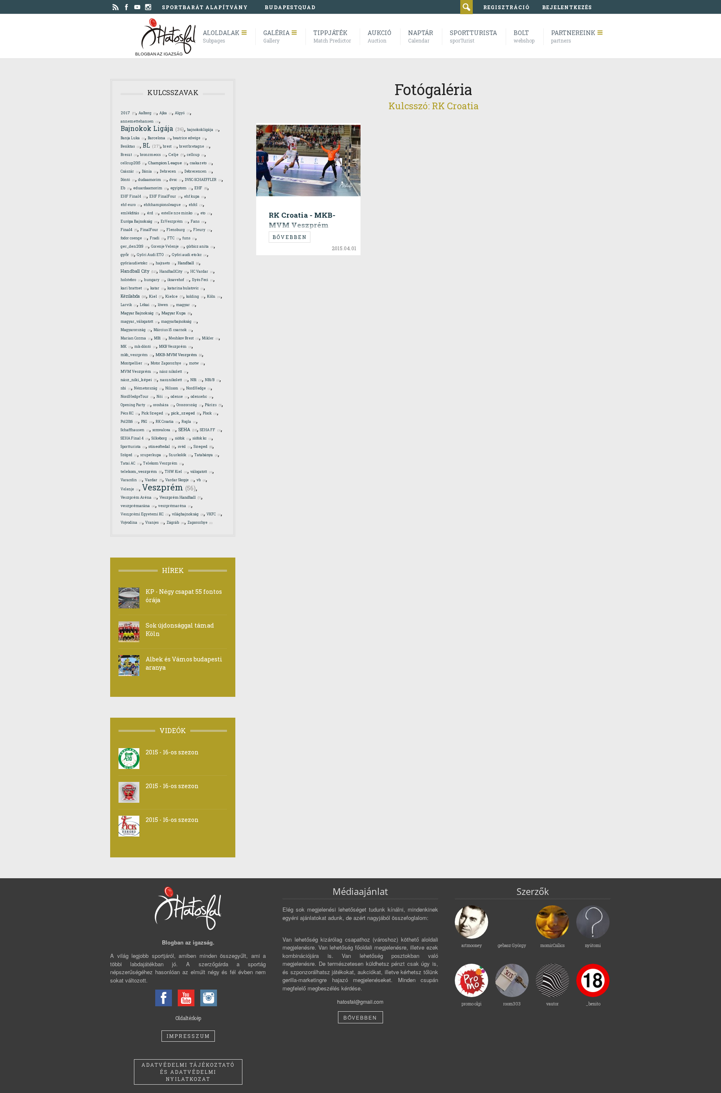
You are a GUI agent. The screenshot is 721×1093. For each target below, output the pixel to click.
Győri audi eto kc (189, 254)
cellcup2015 (133, 163)
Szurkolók (180, 454)
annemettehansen (140, 121)
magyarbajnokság (179, 321)
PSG (147, 421)
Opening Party (135, 404)
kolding (195, 296)
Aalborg (147, 113)
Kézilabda (133, 296)
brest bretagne (194, 146)
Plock (210, 413)
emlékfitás (132, 213)
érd (152, 213)
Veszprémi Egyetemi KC (145, 514)
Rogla (189, 421)
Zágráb (175, 522)
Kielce (174, 296)
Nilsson (174, 388)
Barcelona (159, 138)
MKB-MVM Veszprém (179, 354)
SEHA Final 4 (135, 438)
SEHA (187, 429)
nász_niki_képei (139, 379)
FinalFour (152, 229)
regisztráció (506, 7)
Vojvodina (131, 522)
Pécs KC (130, 413)
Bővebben (289, 237)
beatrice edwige (189, 138)
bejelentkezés (567, 7)
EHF (200, 188)
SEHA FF (210, 429)
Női (162, 396)
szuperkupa (153, 454)
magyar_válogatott (139, 321)
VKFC (214, 514)
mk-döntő (145, 346)
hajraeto (165, 263)
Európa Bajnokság (139, 221)
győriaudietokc (137, 263)
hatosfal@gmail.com (360, 1001)
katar (157, 288)
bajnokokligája (202, 129)
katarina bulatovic (185, 288)
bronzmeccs (153, 154)
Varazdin (131, 479)
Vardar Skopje (179, 479)
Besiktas (130, 146)
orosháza (163, 404)
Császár (130, 171)
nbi (126, 388)
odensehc (201, 396)
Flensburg (178, 229)
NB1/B (212, 379)
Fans (198, 221)
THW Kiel (176, 471)
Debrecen (171, 171)
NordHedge (198, 388)
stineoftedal (162, 446)
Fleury (202, 229)
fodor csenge (134, 238)
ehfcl (196, 204)
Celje (176, 154)
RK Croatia (167, 421)
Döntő (128, 179)
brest (169, 146)
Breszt (129, 154)
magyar (185, 304)
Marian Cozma (136, 338)
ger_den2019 (134, 246)
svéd (184, 446)
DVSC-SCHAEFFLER (203, 179)
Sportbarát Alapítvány (205, 7)
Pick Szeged (154, 413)
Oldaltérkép (188, 1018)
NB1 (196, 379)
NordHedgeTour (137, 396)
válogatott (201, 471)
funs (188, 238)
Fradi (157, 238)
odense (179, 396)
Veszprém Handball (180, 497)
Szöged (129, 454)
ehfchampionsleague (165, 204)
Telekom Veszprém (162, 463)
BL (151, 145)
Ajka (165, 113)
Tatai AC (130, 463)
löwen (165, 304)
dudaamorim (152, 179)
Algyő (182, 113)
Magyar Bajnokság (140, 312)
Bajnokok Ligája (152, 128)
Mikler (210, 338)
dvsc (175, 179)
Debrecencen (198, 171)
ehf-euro (131, 204)
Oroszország (189, 404)
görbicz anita (200, 246)
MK (126, 346)
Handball (188, 263)
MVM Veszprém (138, 371)
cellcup (195, 154)
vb (201, 479)
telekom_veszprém (141, 471)
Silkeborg (161, 438)
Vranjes (154, 522)
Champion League (167, 163)
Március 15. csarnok (173, 329)
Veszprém (169, 487)
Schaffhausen (135, 429)
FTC (173, 238)
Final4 (129, 229)
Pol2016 (129, 421)
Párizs (213, 404)
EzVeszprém (174, 221)
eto (205, 213)
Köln (214, 296)
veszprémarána (138, 505)
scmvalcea (163, 429)
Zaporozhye (199, 522)
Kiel (155, 296)
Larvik (129, 304)
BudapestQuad (290, 7)
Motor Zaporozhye (168, 363)
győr (127, 254)
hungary (154, 279)
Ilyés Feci (202, 279)
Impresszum (188, 1036)
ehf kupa (194, 196)
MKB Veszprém (175, 346)
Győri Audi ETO (153, 254)
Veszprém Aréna (138, 497)
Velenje (130, 489)
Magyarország (136, 329)
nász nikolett (173, 371)
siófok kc (202, 438)
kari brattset (134, 288)
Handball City (138, 271)
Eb (125, 188)
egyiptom (181, 188)
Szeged (203, 446)
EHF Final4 (133, 196)
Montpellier (134, 363)
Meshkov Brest (184, 338)
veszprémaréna (174, 505)
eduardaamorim (150, 188)
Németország (148, 388)
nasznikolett (173, 379)
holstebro (131, 279)
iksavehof (178, 279)
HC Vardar (201, 271)
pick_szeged (185, 413)
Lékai (147, 304)
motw (196, 363)
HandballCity (173, 271)
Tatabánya (206, 454)
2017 (128, 113)
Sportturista (133, 446)
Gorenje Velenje (167, 246)
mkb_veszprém (137, 354)
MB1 (160, 338)
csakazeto (201, 163)
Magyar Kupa (176, 313)
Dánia (149, 171)
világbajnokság (188, 514)
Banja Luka (133, 138)
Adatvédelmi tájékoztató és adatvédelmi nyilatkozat (187, 1071)
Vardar (153, 479)
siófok (182, 438)
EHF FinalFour (165, 196)
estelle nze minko (179, 213)
